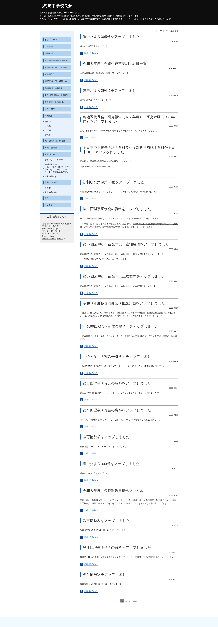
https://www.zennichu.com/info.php (95, 166)
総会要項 (104, 316)
